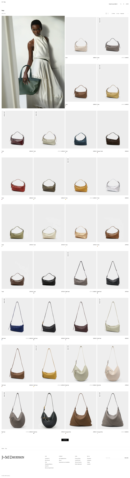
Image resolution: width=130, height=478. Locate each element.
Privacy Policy (77, 458)
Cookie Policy (77, 460)
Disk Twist (4, 338)
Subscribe (126, 457)
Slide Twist (67, 291)
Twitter (88, 462)
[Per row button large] (106, 13)
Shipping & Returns (48, 464)
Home (3, 448)
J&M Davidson (7, 475)
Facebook (89, 458)
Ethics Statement (78, 464)
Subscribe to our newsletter (64, 462)
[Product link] (81, 36)
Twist (66, 57)
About (60, 460)
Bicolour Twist (100, 151)
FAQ (46, 462)
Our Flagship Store (62, 458)
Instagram (89, 460)
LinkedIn (88, 464)
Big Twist (67, 385)
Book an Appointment (49, 467)
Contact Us (47, 458)
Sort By (117, 13)
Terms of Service (78, 462)
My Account (47, 460)
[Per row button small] (108, 13)
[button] (113, 4)
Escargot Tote (68, 431)
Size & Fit (46, 465)
